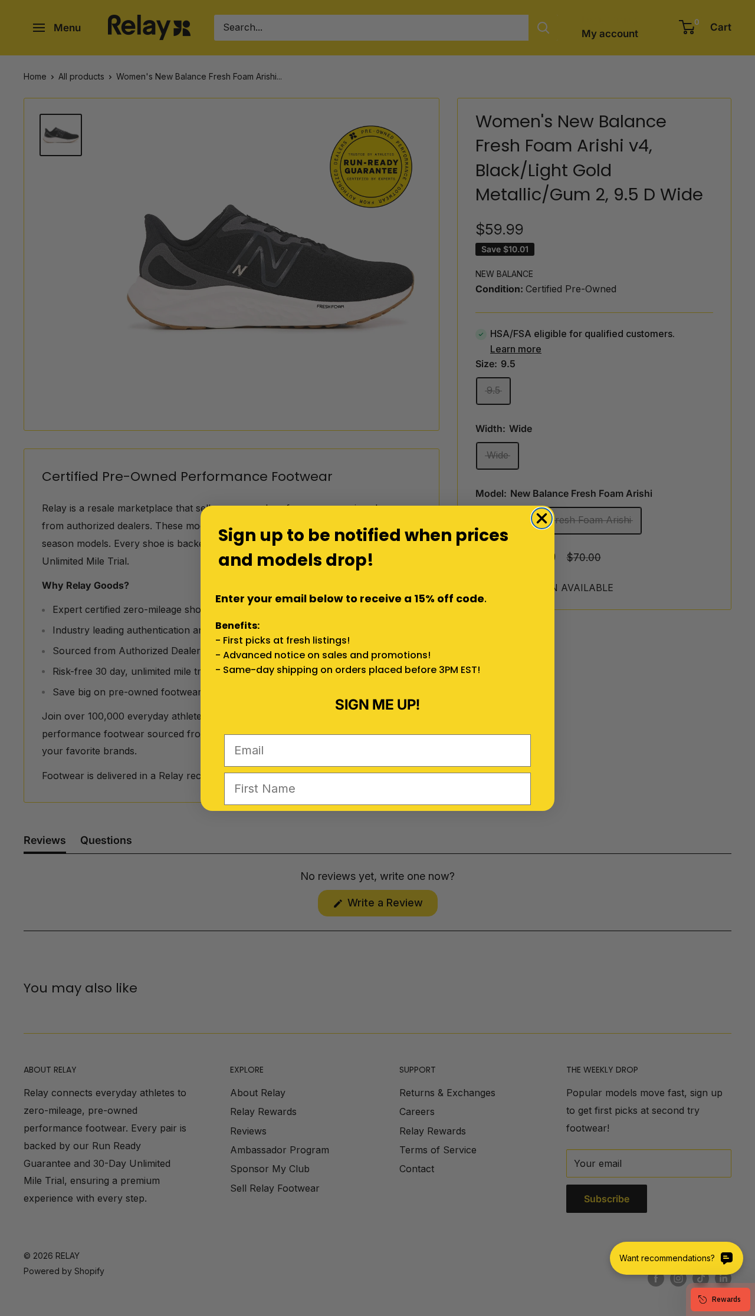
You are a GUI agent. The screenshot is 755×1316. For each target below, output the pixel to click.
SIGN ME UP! (377, 704)
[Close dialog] (541, 518)
